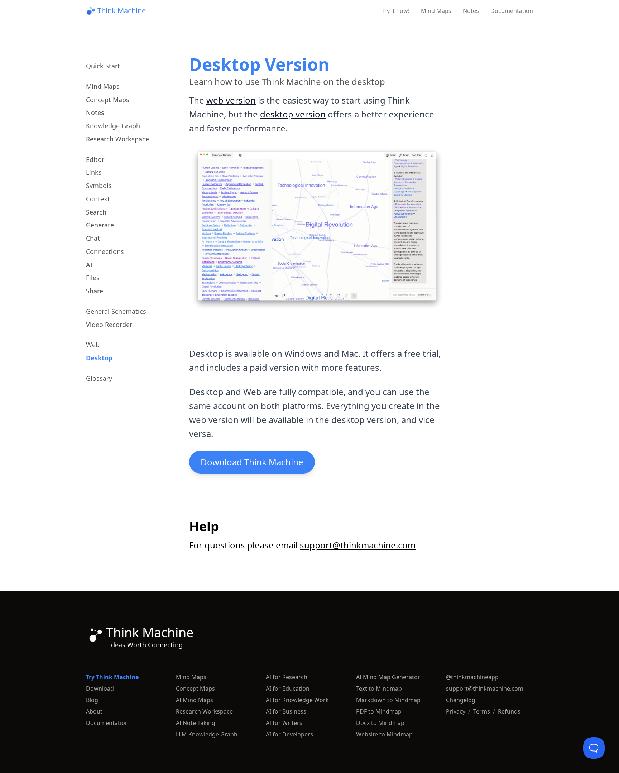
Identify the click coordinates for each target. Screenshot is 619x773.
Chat (93, 238)
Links (94, 172)
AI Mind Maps (194, 700)
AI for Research (286, 677)
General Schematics (116, 311)
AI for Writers (284, 723)
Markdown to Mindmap (388, 700)
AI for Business (286, 711)
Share (94, 291)
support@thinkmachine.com (358, 545)
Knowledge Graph (113, 125)
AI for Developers (289, 734)
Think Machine (121, 10)
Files (93, 277)
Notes (471, 11)
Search (96, 212)
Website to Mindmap (384, 734)
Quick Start (103, 66)
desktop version (293, 114)
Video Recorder (109, 324)
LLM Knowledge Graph (206, 734)
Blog (92, 700)
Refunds (509, 711)
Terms (481, 711)
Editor (95, 159)
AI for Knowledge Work (297, 700)
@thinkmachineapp (472, 677)
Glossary (99, 378)
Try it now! (395, 11)
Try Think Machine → (116, 677)
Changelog (460, 700)
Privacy (455, 711)
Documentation (511, 11)
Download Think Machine (252, 462)
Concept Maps (107, 99)
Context (98, 199)
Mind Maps (436, 11)
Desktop (99, 358)
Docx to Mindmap (380, 723)
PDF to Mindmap (379, 711)
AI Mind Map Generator (388, 677)
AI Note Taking (195, 723)
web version (231, 100)
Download (100, 688)
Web (93, 344)
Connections (105, 251)
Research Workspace (117, 139)
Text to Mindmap (379, 688)
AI (89, 264)
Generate (100, 225)
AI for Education (288, 688)
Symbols (99, 185)
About (94, 711)
